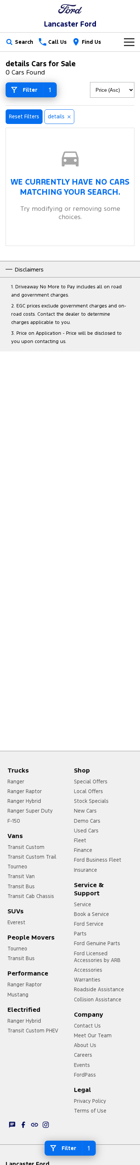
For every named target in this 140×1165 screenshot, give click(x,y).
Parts (80, 933)
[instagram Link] (45, 1124)
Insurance (85, 870)
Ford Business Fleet (97, 859)
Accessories (88, 970)
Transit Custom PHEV (32, 1030)
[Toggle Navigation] (129, 42)
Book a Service (91, 914)
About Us (85, 1045)
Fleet (80, 840)
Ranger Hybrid (24, 801)
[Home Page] (70, 9)
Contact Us (87, 1025)
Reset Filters (24, 116)
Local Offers (88, 791)
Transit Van (21, 876)
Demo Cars (87, 820)
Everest (16, 922)
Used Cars (86, 830)
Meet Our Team (93, 1035)
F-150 (13, 820)
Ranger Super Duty (30, 810)
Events (82, 1065)
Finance (83, 850)
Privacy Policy (90, 1101)
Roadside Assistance (99, 989)
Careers (83, 1055)
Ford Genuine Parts (97, 943)
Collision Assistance (97, 999)
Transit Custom (25, 847)
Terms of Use (90, 1110)
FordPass (85, 1074)
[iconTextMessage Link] (12, 1124)
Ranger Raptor (24, 791)
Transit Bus (21, 886)
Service (82, 904)
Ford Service (88, 923)
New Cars (85, 810)
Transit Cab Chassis (30, 896)
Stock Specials (91, 801)
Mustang (17, 994)
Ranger (15, 781)
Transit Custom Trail (31, 856)
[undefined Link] (34, 1124)
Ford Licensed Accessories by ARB (97, 957)
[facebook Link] (23, 1124)
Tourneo (17, 866)
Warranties (87, 979)
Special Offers (91, 781)
